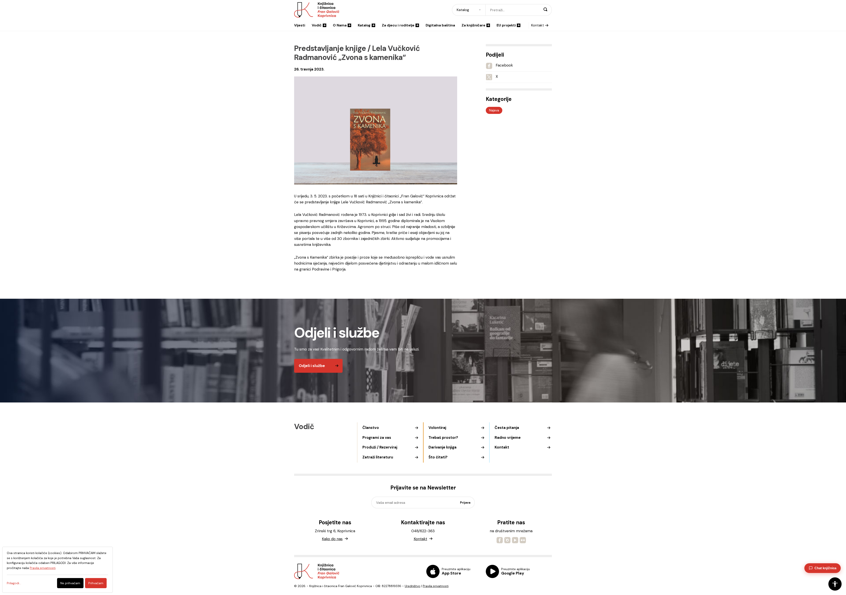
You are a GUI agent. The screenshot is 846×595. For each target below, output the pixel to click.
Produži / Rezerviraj (379, 447)
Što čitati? (438, 457)
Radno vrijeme (508, 437)
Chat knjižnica (825, 568)
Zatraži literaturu (377, 457)
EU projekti (506, 25)
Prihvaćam (95, 583)
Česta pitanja (507, 427)
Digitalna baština (440, 25)
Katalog (364, 25)
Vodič (317, 25)
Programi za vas (376, 437)
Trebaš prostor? (443, 437)
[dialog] (57, 570)
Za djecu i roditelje (398, 25)
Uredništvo (412, 586)
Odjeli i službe (312, 365)
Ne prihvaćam (70, 583)
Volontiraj (437, 427)
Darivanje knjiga (442, 447)
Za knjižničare (473, 25)
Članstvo (370, 427)
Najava (494, 110)
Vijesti (299, 25)
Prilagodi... (14, 583)
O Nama (340, 25)
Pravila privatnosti (436, 586)
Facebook (504, 65)
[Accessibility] (835, 584)
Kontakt (537, 25)
